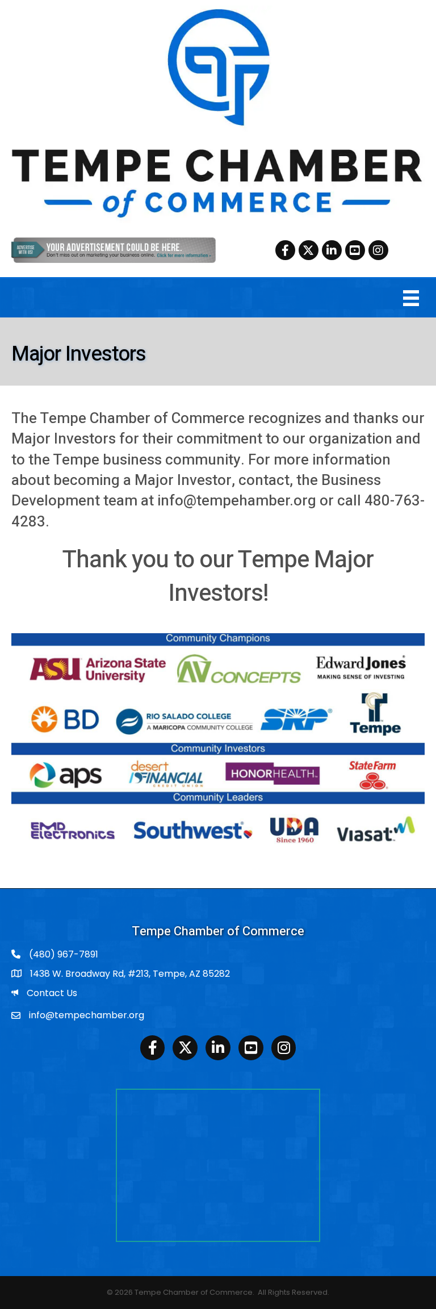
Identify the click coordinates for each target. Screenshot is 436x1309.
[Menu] (411, 298)
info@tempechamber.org (86, 1015)
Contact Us (52, 992)
